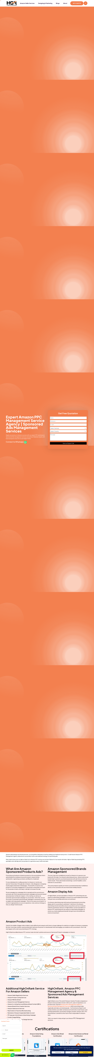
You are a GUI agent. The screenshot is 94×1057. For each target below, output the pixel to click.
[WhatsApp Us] (12, 1055)
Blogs (58, 3)
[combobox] (2, 1030)
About (65, 3)
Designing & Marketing (45, 3)
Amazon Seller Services (27, 3)
